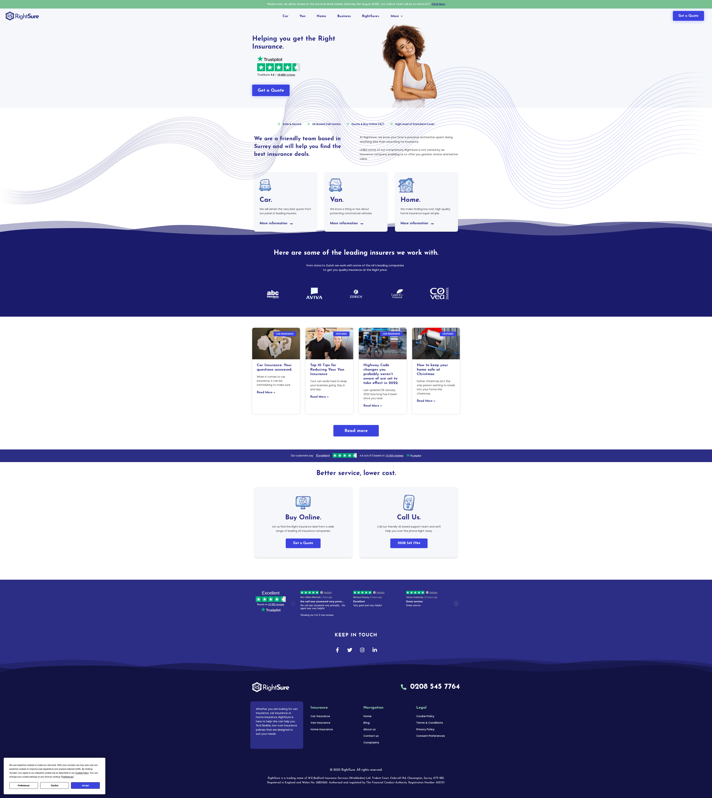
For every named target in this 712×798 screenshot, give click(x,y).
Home (321, 16)
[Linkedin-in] (374, 649)
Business (344, 16)
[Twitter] (349, 649)
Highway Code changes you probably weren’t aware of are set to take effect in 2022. (380, 374)
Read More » (266, 392)
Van (302, 16)
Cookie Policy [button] (82, 773)
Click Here (438, 4)
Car (285, 16)
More (395, 16)
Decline (54, 785)
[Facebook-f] (337, 649)
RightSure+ (371, 16)
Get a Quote (303, 543)
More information (273, 223)
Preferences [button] (67, 777)
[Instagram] (362, 649)
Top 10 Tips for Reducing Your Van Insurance (327, 369)
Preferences (23, 785)
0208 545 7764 (409, 543)
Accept (85, 785)
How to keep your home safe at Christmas (432, 369)
